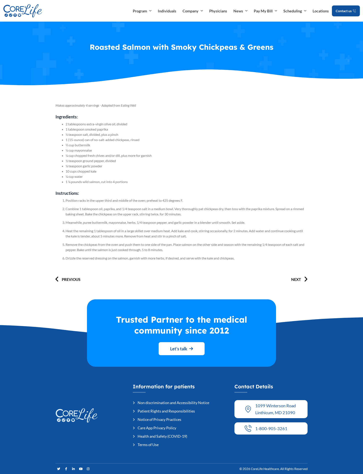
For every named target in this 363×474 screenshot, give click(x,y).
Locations (321, 11)
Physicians (218, 11)
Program (140, 11)
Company (191, 11)
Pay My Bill (263, 11)
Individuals (167, 11)
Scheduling (292, 11)
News (238, 11)
